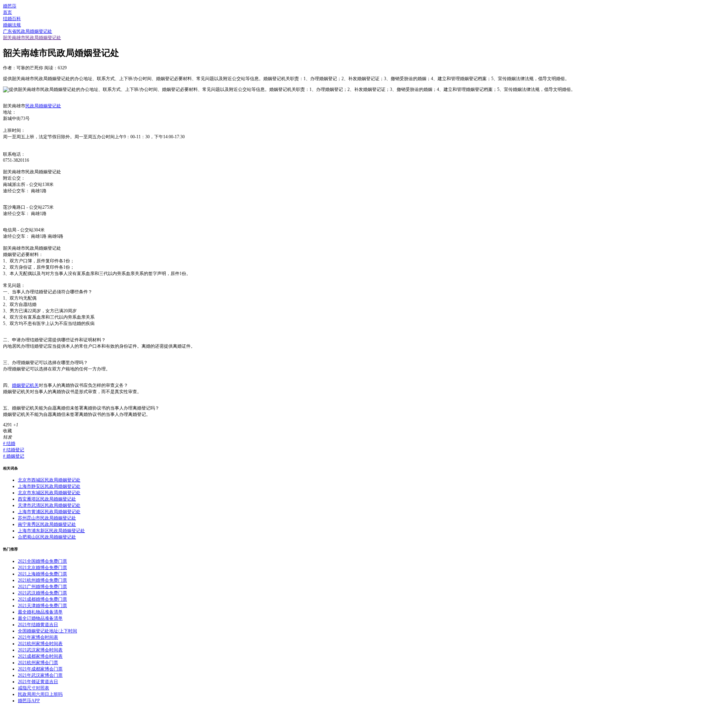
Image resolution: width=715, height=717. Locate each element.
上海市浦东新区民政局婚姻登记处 (51, 530)
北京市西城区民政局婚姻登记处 (49, 480)
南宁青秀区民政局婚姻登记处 (47, 524)
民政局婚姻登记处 (43, 105)
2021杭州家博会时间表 (40, 643)
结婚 (9, 443)
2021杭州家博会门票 (38, 662)
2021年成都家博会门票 (40, 669)
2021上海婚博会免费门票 (42, 574)
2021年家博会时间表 (38, 637)
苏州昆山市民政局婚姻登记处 (47, 518)
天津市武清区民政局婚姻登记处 (49, 505)
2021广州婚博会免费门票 (42, 586)
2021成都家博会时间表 (40, 656)
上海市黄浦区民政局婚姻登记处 (49, 511)
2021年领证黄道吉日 (38, 681)
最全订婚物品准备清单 (40, 618)
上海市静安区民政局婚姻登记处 (49, 486)
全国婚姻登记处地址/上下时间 (47, 631)
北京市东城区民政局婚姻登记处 (49, 492)
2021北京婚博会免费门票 (42, 567)
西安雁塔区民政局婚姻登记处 (47, 499)
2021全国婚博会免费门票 (42, 561)
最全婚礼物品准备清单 (40, 612)
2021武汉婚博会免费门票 (42, 593)
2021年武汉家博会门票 (40, 675)
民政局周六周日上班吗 (40, 694)
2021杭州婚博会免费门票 (42, 580)
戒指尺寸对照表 (33, 688)
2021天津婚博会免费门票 (42, 605)
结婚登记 (13, 449)
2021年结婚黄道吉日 (38, 624)
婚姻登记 (13, 456)
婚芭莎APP (29, 700)
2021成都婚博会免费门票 (42, 599)
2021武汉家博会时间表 (40, 650)
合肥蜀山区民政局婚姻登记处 (47, 537)
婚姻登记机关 (25, 385)
